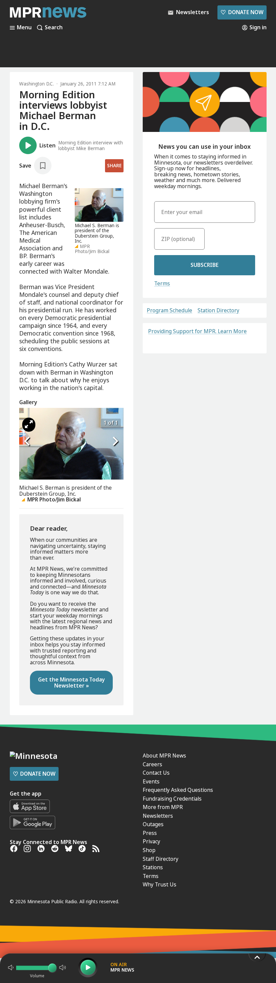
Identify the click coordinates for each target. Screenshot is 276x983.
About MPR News (164, 755)
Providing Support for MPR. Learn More (197, 331)
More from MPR (163, 807)
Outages (153, 824)
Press (150, 833)
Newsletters (158, 815)
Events (151, 781)
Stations (153, 867)
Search (54, 27)
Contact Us (156, 772)
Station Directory (218, 311)
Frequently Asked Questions (178, 790)
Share (114, 166)
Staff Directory (160, 859)
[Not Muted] (10, 967)
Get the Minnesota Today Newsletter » (71, 682)
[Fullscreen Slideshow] (28, 425)
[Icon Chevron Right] (115, 441)
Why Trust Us (159, 884)
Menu (24, 27)
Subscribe (204, 265)
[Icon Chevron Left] (27, 441)
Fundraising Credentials (172, 798)
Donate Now (241, 12)
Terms (162, 283)
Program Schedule (169, 311)
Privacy (151, 841)
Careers (152, 764)
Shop (149, 850)
